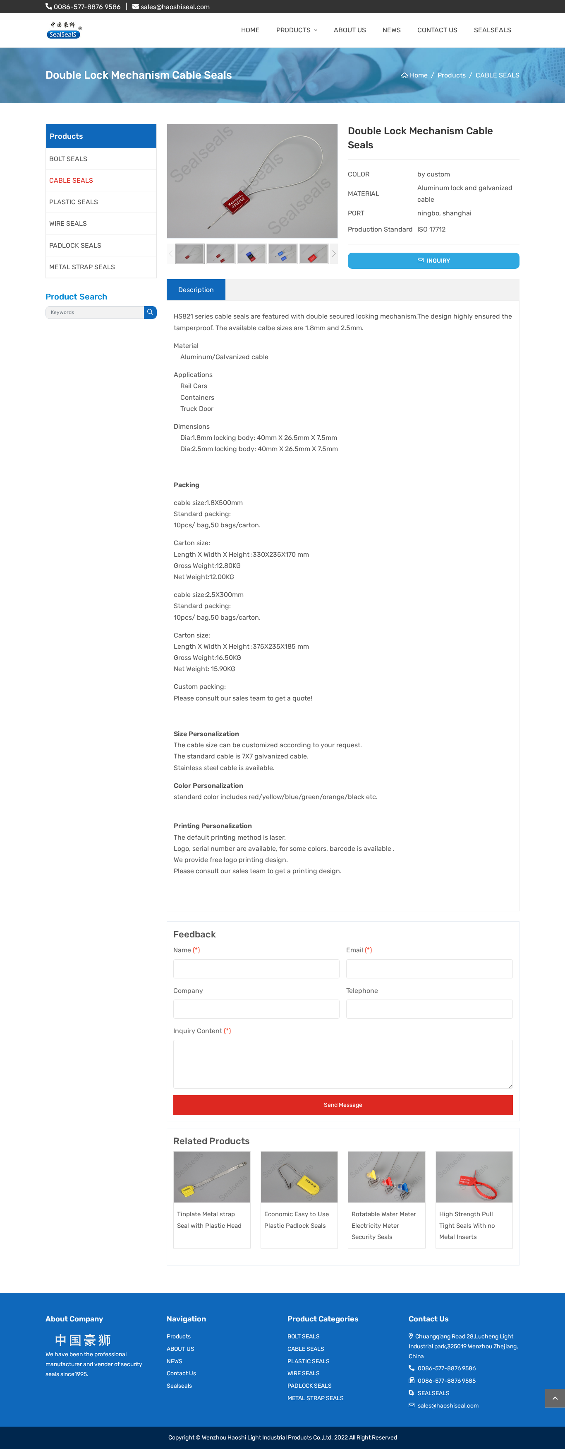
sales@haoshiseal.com (175, 7)
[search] (150, 312)
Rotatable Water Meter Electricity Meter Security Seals (384, 1225)
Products (293, 30)
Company (188, 991)
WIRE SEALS (68, 223)
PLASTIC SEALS (73, 202)
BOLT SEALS (68, 159)
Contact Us (437, 30)
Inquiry (438, 260)
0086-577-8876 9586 (87, 7)
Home (250, 30)
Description (196, 290)
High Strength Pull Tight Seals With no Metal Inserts (467, 1225)
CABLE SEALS (71, 180)
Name (186, 950)
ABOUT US (350, 30)
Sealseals (492, 30)
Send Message (343, 1104)
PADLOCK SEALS (75, 245)
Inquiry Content (202, 1031)
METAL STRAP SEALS (82, 267)
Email (359, 950)
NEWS (392, 30)
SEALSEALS (434, 1393)
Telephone (362, 991)
